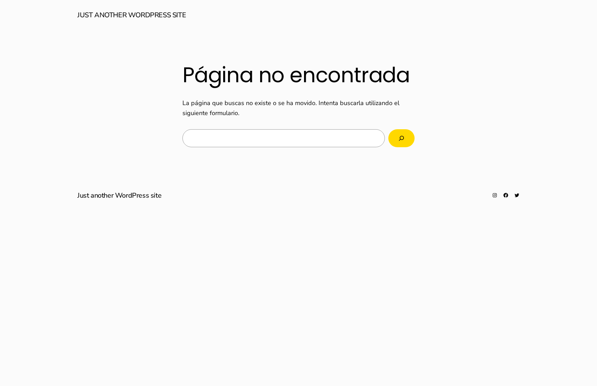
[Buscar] (401, 138)
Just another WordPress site (131, 15)
